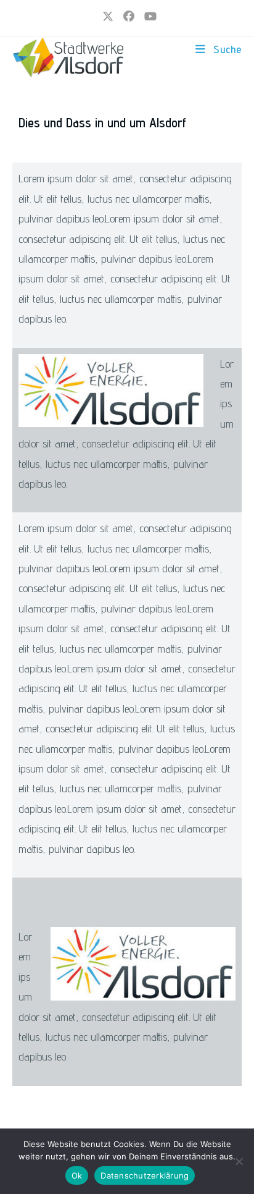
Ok (77, 1175)
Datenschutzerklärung (144, 1175)
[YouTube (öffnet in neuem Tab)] (148, 16)
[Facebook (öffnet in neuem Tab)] (128, 16)
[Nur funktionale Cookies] (238, 1161)
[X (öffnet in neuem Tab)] (107, 16)
